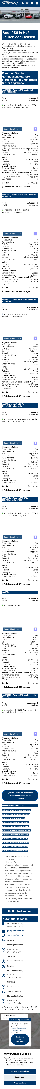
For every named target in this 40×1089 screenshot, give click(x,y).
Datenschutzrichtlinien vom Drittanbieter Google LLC (18, 1029)
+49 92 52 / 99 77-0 (15, 935)
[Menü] (37, 3)
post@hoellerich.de (15, 931)
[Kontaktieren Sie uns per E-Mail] (32, 3)
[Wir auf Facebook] (23, 3)
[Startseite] (10, 2)
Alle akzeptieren (20, 1083)
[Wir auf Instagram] (27, 3)
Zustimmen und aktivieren (20, 1039)
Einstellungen (20, 1077)
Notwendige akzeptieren (20, 1071)
